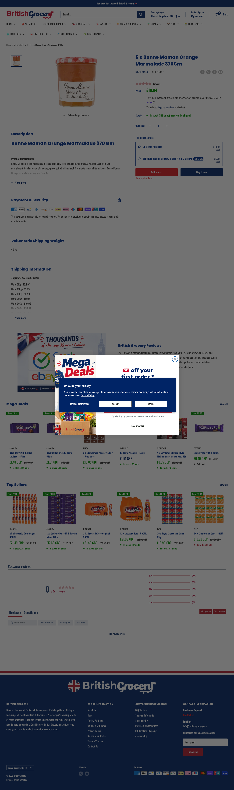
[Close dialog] (175, 359)
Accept (115, 404)
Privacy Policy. (88, 395)
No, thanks (137, 426)
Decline (151, 404)
